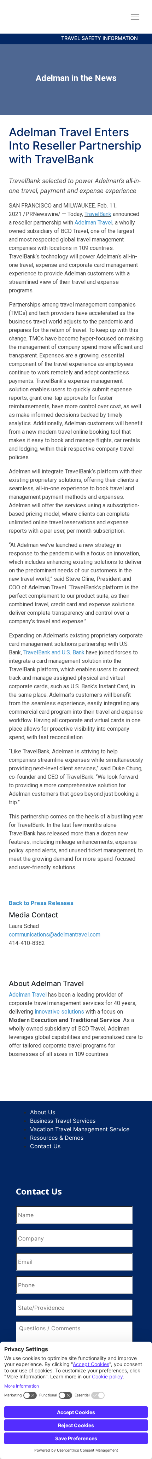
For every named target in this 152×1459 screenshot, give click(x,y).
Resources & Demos (56, 1137)
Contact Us (45, 1146)
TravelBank (97, 214)
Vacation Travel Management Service (79, 1129)
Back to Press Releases (43, 902)
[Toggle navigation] (135, 17)
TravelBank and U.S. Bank (53, 652)
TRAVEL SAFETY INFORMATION (99, 38)
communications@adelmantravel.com (54, 934)
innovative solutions (59, 1011)
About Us (42, 1112)
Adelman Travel (93, 222)
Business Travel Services (62, 1120)
